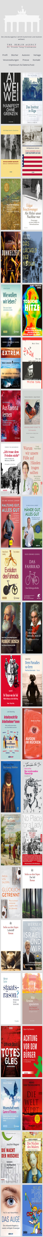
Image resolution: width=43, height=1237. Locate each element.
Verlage (37, 55)
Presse (26, 60)
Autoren (26, 55)
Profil (5, 55)
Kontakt (36, 60)
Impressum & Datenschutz (21, 64)
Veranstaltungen (11, 60)
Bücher (14, 55)
